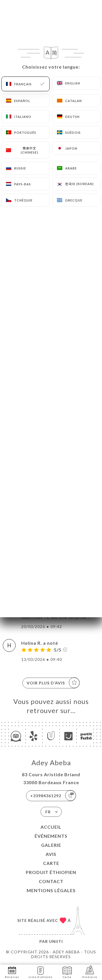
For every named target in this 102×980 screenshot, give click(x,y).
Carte (51, 863)
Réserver (12, 977)
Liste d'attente (40, 977)
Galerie (51, 845)
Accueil (51, 827)
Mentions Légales (51, 890)
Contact (51, 881)
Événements (51, 836)
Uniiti (56, 941)
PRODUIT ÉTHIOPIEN (51, 872)
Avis (51, 854)
